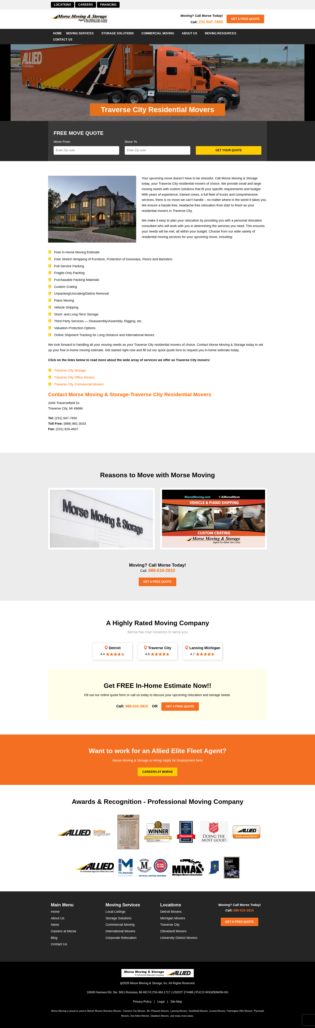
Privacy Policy (142, 1001)
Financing (108, 4)
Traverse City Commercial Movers (79, 384)
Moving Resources (220, 33)
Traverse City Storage (70, 370)
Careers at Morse (157, 771)
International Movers (120, 931)
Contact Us (62, 39)
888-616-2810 (161, 570)
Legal (161, 1001)
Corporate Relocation (121, 938)
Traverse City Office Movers (74, 377)
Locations (62, 4)
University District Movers (178, 938)
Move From (62, 142)
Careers (85, 4)
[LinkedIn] (237, 931)
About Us (189, 33)
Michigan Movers (172, 918)
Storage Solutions (117, 33)
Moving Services (80, 33)
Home (57, 33)
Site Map (176, 1001)
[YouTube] (247, 931)
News (55, 924)
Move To (131, 142)
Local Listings (115, 911)
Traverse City (159, 648)
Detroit (114, 648)
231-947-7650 (211, 22)
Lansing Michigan (204, 648)
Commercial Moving (157, 33)
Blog (54, 938)
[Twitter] (231, 931)
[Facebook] (242, 931)
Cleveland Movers (173, 931)
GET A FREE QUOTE (245, 18)
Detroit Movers (171, 911)
